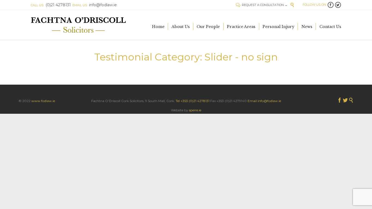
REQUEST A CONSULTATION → (262, 5)
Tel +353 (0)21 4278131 (192, 101)
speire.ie (195, 110)
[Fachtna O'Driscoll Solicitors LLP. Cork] (78, 25)
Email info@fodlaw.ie (264, 101)
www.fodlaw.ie (43, 101)
